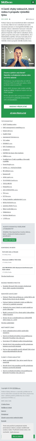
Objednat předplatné (18, 106)
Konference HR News (8, 248)
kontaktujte (13, 100)
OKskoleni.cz (7, 212)
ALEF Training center (9, 124)
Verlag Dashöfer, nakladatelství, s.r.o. (14, 199)
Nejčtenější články (7, 327)
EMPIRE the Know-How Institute (13, 153)
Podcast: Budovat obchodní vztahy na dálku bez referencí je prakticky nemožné (17, 303)
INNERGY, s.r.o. (7, 143)
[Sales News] (6, 2)
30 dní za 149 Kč (9, 90)
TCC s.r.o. (6, 193)
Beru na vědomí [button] (17, 436)
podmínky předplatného (21, 98)
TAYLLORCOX (7, 183)
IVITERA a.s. (16, 388)
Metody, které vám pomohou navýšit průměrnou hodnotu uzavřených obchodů (18, 345)
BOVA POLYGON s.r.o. (9, 202)
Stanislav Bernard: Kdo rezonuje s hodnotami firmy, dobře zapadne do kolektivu (17, 287)
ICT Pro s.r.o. (7, 196)
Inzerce (3, 411)
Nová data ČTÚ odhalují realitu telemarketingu (17, 341)
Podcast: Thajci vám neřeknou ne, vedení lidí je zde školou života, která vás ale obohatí (19, 298)
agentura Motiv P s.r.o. (10, 206)
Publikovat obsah (6, 408)
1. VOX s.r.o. (6, 218)
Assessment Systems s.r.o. (11, 137)
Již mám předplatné (18, 113)
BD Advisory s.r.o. (8, 171)
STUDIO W (6, 150)
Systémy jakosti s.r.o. (9, 215)
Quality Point (7, 134)
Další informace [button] (14, 432)
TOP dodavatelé (6, 121)
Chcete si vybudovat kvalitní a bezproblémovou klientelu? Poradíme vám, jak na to (17, 337)
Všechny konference (7, 276)
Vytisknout (31, 19)
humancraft (6, 174)
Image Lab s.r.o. (8, 131)
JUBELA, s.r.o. (7, 156)
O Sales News (5, 404)
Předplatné (4, 414)
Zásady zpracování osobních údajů (12, 418)
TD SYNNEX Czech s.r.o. (10, 180)
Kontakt (3, 421)
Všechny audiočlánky (7, 323)
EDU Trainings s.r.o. (9, 147)
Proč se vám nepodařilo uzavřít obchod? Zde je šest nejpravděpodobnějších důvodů (19, 350)
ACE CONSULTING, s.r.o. (10, 190)
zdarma (10, 92)
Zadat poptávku (9, 240)
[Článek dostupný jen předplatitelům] (10, 19)
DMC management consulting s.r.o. (14, 127)
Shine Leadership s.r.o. (10, 209)
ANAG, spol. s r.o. (8, 177)
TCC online (6, 140)
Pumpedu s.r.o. (7, 187)
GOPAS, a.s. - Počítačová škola (12, 168)
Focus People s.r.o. (8, 164)
